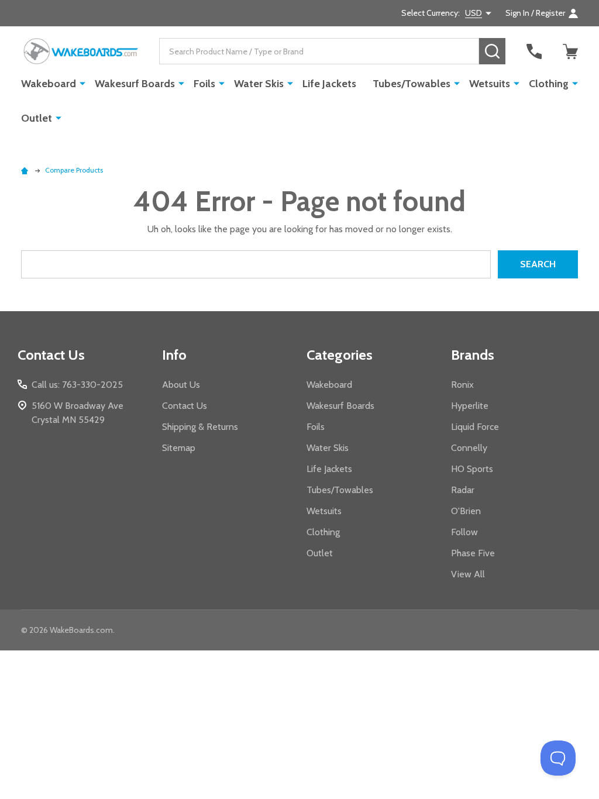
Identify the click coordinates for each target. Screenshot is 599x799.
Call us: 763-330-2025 (77, 384)
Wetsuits (489, 83)
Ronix (462, 384)
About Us (181, 384)
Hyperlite (469, 405)
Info (174, 354)
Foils (204, 83)
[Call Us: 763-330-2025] (534, 51)
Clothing (549, 83)
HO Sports (472, 468)
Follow (464, 532)
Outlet (36, 118)
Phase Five (473, 553)
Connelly (469, 447)
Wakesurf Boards (135, 83)
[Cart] (570, 51)
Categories (340, 354)
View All (468, 574)
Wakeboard (48, 83)
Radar (462, 489)
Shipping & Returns (200, 426)
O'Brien (466, 510)
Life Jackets (329, 83)
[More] (82, 83)
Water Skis (259, 83)
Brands (472, 354)
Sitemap (178, 447)
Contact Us (184, 405)
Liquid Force (475, 426)
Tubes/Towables (411, 83)
